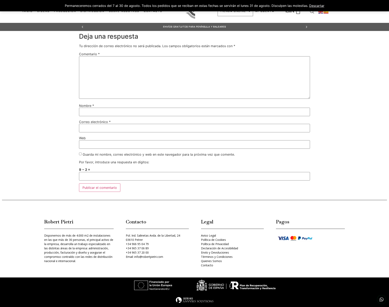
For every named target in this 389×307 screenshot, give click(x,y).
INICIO (27, 11)
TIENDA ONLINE (233, 11)
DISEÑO (43, 11)
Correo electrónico (95, 121)
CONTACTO (153, 11)
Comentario (89, 54)
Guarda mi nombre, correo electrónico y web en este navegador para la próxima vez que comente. (159, 154)
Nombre (86, 105)
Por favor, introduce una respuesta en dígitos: (114, 162)
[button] (82, 26)
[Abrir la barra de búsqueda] (312, 11)
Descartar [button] (316, 6)
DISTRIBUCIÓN (92, 11)
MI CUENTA (264, 11)
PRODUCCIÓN (65, 11)
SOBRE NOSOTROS (124, 11)
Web (82, 138)
